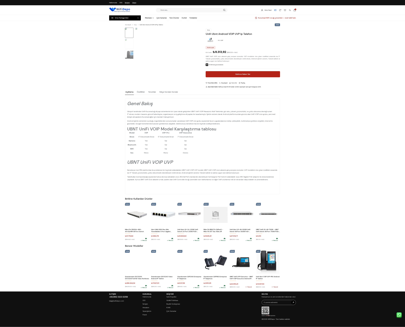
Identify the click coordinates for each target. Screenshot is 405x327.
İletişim (127, 3)
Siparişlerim (147, 311)
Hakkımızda (113, 3)
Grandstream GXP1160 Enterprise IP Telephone (215, 278)
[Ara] (224, 10)
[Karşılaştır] (290, 10)
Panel (145, 315)
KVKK (168, 307)
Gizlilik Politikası (172, 300)
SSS (120, 3)
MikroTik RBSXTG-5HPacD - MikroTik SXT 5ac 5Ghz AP (213, 231)
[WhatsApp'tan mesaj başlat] (399, 315)
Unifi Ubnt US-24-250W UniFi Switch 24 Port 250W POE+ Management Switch (187, 231)
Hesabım (146, 307)
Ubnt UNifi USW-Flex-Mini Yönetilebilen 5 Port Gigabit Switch (161, 231)
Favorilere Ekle (212, 83)
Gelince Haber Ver (242, 74)
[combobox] (191, 10)
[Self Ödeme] (275, 10)
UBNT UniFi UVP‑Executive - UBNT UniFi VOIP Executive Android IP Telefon (241, 278)
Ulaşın (134, 3)
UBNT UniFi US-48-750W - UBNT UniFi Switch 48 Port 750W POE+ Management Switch (267, 231)
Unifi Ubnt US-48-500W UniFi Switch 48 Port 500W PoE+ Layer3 (240, 231)
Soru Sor (234, 83)
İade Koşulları (171, 297)
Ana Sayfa (128, 25)
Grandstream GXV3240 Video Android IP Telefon (162, 278)
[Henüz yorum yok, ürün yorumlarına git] (128, 233)
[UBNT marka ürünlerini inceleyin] (210, 40)
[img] (146, 239)
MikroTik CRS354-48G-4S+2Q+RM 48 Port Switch (134, 231)
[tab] (129, 92)
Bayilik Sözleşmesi (173, 304)
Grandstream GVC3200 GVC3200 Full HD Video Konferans (137, 278)
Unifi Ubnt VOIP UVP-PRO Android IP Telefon (267, 278)
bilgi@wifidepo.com (116, 301)
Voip (135, 25)
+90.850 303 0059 (118, 296)
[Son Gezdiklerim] (280, 10)
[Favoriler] (285, 10)
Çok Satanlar (171, 311)
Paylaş (243, 83)
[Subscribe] (293, 302)
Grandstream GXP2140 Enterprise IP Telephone (189, 278)
